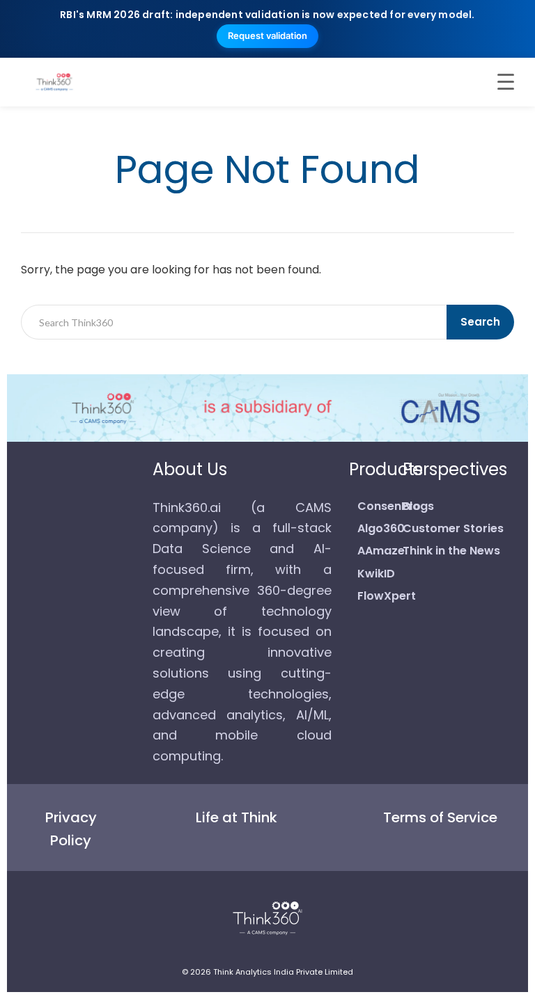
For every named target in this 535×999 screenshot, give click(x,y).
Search (480, 321)
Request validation (267, 35)
